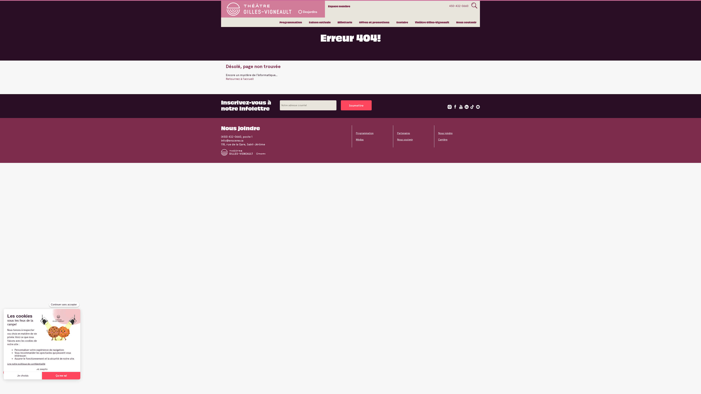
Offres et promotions (374, 22)
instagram (450, 107)
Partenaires (403, 133)
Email (478, 107)
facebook (455, 107)
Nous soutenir (466, 22)
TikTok (472, 107)
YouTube (461, 107)
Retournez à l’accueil (240, 79)
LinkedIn (467, 107)
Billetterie (345, 22)
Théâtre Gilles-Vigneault (432, 22)
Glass (474, 5)
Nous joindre (445, 133)
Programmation (290, 22)
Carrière (442, 139)
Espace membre (339, 6)
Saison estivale (320, 22)
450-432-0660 (458, 6)
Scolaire (402, 22)
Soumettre (356, 105)
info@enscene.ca (232, 140)
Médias (360, 139)
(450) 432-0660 (231, 136)
